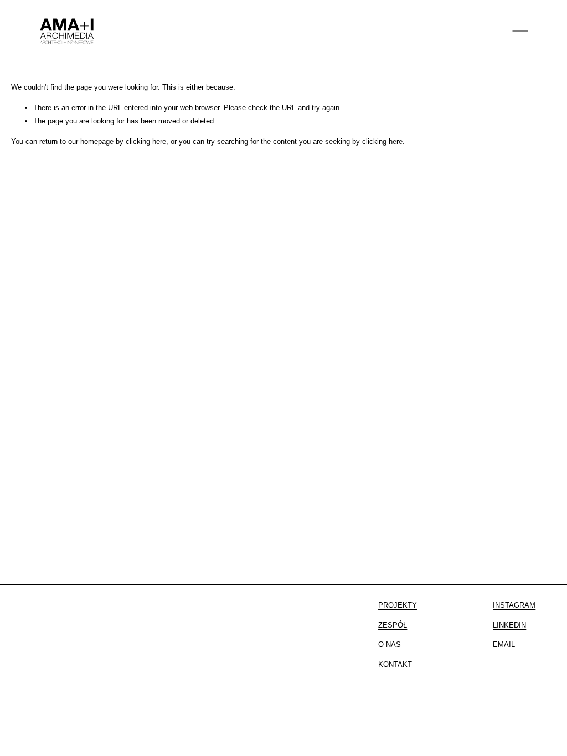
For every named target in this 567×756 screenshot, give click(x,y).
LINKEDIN (509, 625)
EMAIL (504, 644)
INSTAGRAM (514, 605)
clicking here (146, 141)
